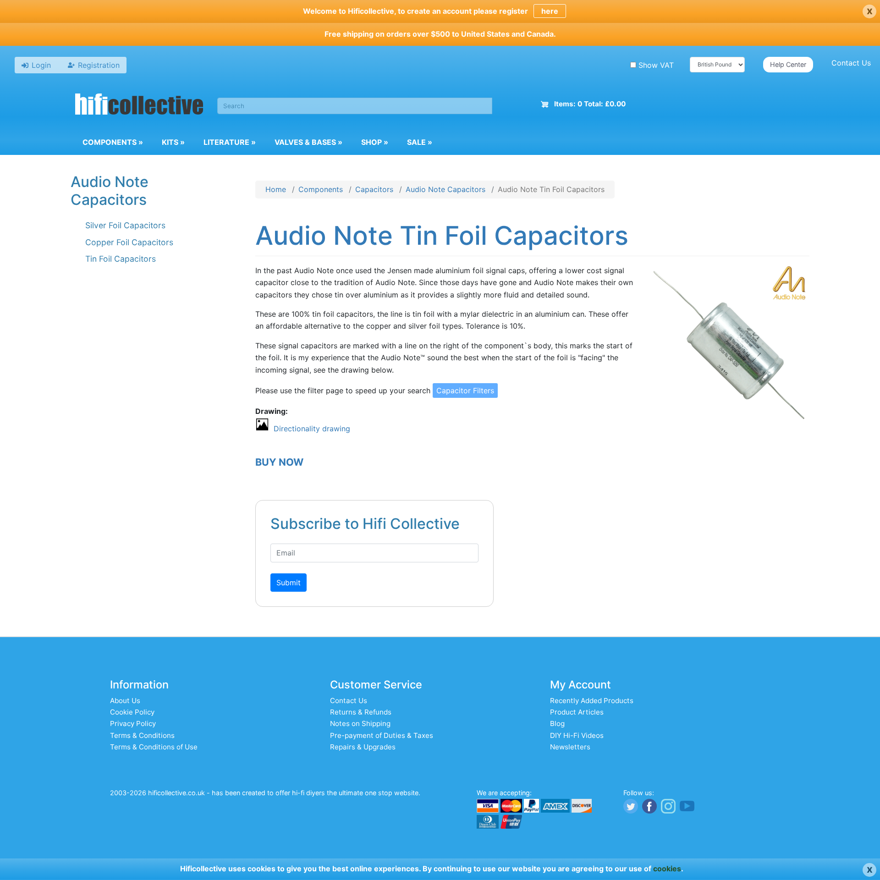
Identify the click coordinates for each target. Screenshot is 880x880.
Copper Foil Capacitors (129, 242)
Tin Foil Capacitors (120, 259)
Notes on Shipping (360, 723)
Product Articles (577, 712)
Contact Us (851, 62)
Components (112, 142)
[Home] (139, 105)
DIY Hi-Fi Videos (577, 735)
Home (275, 189)
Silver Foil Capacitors (125, 225)
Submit (288, 582)
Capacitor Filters (465, 390)
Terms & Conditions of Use (154, 746)
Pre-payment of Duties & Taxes (381, 735)
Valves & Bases (308, 142)
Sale (419, 142)
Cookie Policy (132, 712)
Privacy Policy (133, 723)
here (549, 11)
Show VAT (656, 65)
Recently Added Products (591, 700)
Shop (374, 142)
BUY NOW (279, 462)
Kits (173, 142)
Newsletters (570, 746)
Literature (230, 142)
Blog (557, 723)
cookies (667, 868)
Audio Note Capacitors (445, 189)
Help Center (788, 64)
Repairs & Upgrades (363, 746)
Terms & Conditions (142, 735)
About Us (125, 700)
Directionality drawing (312, 428)
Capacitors (374, 189)
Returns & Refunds (360, 712)
